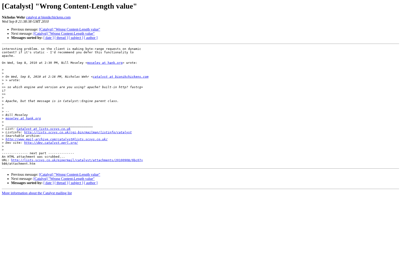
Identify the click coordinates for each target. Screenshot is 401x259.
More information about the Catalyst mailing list (37, 193)
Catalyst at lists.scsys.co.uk (44, 129)
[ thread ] (61, 38)
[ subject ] (76, 38)
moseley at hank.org (105, 62)
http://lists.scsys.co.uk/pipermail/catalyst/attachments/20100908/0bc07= (77, 160)
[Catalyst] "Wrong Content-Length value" (69, 29)
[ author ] (90, 38)
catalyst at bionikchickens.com (48, 17)
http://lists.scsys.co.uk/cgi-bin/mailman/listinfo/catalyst (78, 132)
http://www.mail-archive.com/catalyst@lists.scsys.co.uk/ (57, 139)
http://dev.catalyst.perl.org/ (51, 142)
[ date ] (48, 38)
